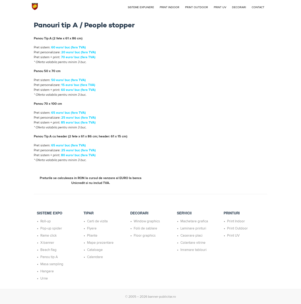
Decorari (239, 7)
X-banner (47, 243)
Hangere (47, 271)
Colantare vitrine (193, 243)
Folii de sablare (145, 228)
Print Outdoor (196, 7)
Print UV (220, 7)
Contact (258, 7)
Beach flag (48, 250)
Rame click (48, 235)
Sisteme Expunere (141, 7)
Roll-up (45, 221)
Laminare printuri (193, 228)
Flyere (92, 228)
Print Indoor (169, 7)
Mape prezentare (100, 243)
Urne (44, 278)
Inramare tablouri (193, 250)
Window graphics (147, 221)
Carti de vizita (97, 221)
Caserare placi (191, 235)
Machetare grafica (194, 221)
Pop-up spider (51, 228)
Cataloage (95, 250)
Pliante (92, 235)
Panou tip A (49, 257)
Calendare (95, 257)
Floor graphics (145, 235)
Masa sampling (51, 264)
